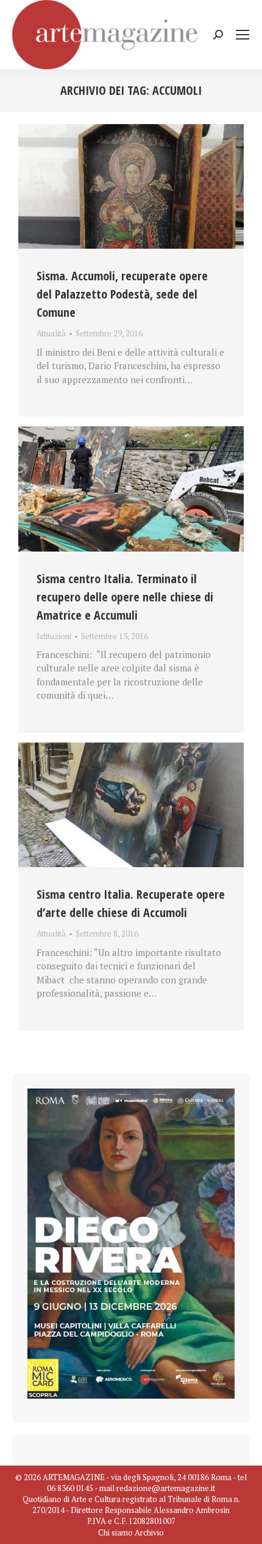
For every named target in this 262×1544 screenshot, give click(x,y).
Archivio (149, 1532)
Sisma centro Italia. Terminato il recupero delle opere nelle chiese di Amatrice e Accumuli (125, 596)
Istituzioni (54, 636)
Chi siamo (115, 1532)
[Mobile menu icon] (242, 34)
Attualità (51, 333)
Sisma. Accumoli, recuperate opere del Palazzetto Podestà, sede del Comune (122, 294)
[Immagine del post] (131, 186)
